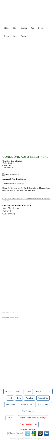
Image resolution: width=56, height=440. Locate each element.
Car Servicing (8, 213)
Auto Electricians (10, 208)
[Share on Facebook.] (15, 433)
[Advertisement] (28, 67)
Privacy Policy (43, 404)
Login (40, 28)
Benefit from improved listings (33, 418)
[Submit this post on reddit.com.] (40, 433)
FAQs (9, 418)
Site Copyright (28, 411)
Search (24, 28)
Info (15, 36)
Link (49, 391)
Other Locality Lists (28, 424)
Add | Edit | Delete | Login (10, 317)
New (15, 28)
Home (6, 28)
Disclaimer (10, 404)
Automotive (8, 211)
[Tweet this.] (27, 433)
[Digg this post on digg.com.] (46, 433)
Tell (10, 398)
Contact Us (43, 398)
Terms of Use (26, 404)
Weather (23, 36)
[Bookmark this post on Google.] (34, 433)
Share (6, 36)
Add (32, 28)
